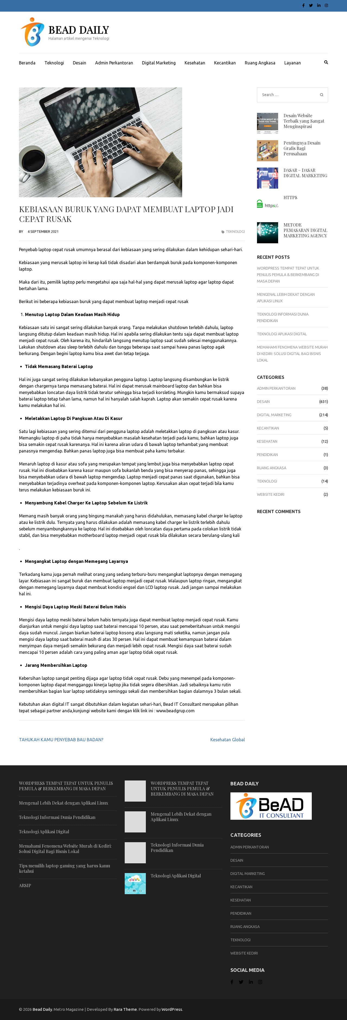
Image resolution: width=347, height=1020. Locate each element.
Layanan (292, 62)
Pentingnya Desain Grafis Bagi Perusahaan (302, 148)
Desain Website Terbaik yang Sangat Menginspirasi (304, 121)
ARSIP (25, 885)
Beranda (27, 62)
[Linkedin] (251, 982)
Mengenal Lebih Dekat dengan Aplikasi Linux (63, 803)
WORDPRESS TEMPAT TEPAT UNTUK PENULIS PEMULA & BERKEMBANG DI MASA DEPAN (288, 274)
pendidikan (267, 454)
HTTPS (290, 197)
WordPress (172, 1009)
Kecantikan (225, 62)
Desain (79, 62)
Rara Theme (125, 1009)
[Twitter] (311, 5)
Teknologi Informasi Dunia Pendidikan (57, 817)
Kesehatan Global (227, 739)
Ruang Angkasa (260, 62)
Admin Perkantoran (114, 62)
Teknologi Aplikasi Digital (282, 334)
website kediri (270, 494)
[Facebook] (303, 5)
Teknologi (54, 62)
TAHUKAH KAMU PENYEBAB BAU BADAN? (61, 739)
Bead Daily (79, 29)
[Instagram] (326, 5)
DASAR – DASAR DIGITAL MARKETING (305, 172)
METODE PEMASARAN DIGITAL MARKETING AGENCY (305, 230)
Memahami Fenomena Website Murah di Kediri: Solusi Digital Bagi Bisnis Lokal (292, 353)
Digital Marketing (159, 62)
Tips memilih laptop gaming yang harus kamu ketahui (64, 868)
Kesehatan (195, 62)
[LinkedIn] (318, 5)
